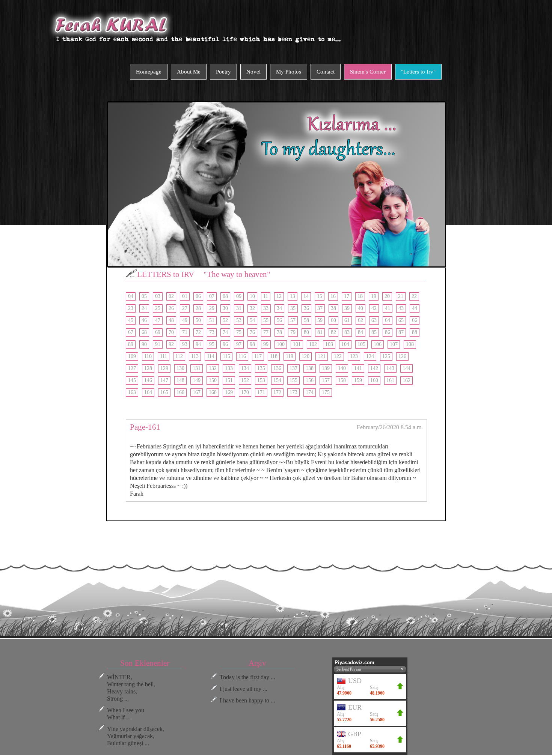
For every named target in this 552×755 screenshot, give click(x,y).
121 (322, 356)
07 (211, 296)
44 (414, 308)
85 (374, 332)
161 (390, 380)
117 (258, 356)
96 (225, 344)
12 (279, 296)
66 (414, 320)
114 (210, 356)
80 (306, 332)
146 (148, 380)
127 (132, 368)
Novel (253, 72)
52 (225, 320)
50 (198, 320)
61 (347, 320)
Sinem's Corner (368, 72)
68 (144, 332)
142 (374, 368)
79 (293, 332)
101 (297, 344)
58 (306, 320)
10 (252, 296)
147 (164, 380)
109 (132, 356)
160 (374, 380)
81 (320, 332)
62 (360, 320)
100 (281, 344)
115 (226, 356)
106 (378, 344)
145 (132, 380)
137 (293, 368)
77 (265, 332)
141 (358, 368)
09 (238, 296)
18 (360, 296)
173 (293, 392)
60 (333, 320)
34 (279, 308)
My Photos (288, 72)
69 (157, 332)
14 (306, 296)
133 (229, 368)
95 (211, 344)
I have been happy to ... (247, 700)
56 (279, 320)
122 (338, 356)
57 (293, 320)
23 (130, 308)
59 (320, 320)
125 (386, 356)
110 (148, 356)
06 (198, 296)
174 (310, 392)
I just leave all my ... (243, 689)
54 (252, 320)
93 (184, 344)
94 (198, 344)
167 (197, 392)
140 (342, 368)
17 (346, 296)
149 (197, 380)
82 (333, 332)
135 (261, 368)
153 (261, 380)
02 (171, 296)
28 (198, 308)
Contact (326, 72)
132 (213, 368)
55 (265, 320)
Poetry (223, 72)
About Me (189, 72)
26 (171, 308)
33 (265, 308)
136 (277, 368)
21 (400, 296)
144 (406, 368)
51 (211, 320)
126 (402, 356)
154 (277, 380)
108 (410, 344)
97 (238, 344)
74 (225, 332)
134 (245, 368)
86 (387, 332)
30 (225, 308)
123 (354, 356)
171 (261, 392)
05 (144, 296)
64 (387, 320)
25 (157, 308)
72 (198, 332)
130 (180, 368)
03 (157, 296)
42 (374, 308)
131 (197, 368)
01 (184, 296)
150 (213, 380)
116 (242, 356)
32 (252, 308)
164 (148, 392)
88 (414, 332)
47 (157, 320)
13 (292, 296)
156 (310, 380)
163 (132, 392)
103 (329, 344)
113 (195, 356)
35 (293, 308)
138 (310, 368)
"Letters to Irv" (418, 72)
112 (179, 356)
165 (164, 392)
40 (360, 308)
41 (387, 308)
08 (225, 296)
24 (144, 308)
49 (184, 320)
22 (414, 296)
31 (238, 308)
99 (265, 344)
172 (277, 392)
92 (171, 344)
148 (180, 380)
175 (326, 392)
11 (265, 296)
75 (238, 332)
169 (229, 392)
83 (347, 332)
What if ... (119, 717)
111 (163, 356)
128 (148, 368)
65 (401, 320)
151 (229, 380)
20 (387, 296)
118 (274, 356)
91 (157, 344)
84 (360, 332)
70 (171, 332)
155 (293, 380)
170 (245, 392)
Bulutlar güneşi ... (128, 743)
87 (401, 332)
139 (326, 368)
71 (184, 332)
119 (289, 356)
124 (370, 356)
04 (130, 296)
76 (252, 332)
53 (238, 320)
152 (245, 380)
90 (144, 344)
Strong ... (118, 698)
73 (211, 332)
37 (320, 308)
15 (319, 296)
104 (345, 344)
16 (333, 296)
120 (305, 356)
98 (252, 344)
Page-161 (145, 427)
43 (401, 308)
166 (180, 392)
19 (373, 296)
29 (211, 308)
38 (333, 308)
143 (390, 368)
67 (130, 332)
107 (394, 344)
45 (130, 320)
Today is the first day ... (247, 677)
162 (406, 380)
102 (313, 344)
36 (306, 308)
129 (164, 368)
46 (144, 320)
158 (342, 380)
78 (279, 332)
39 (347, 308)
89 (130, 344)
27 (184, 308)
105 (361, 344)
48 (171, 320)
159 (358, 380)
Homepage (148, 72)
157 (326, 380)
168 (213, 392)
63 (374, 320)
